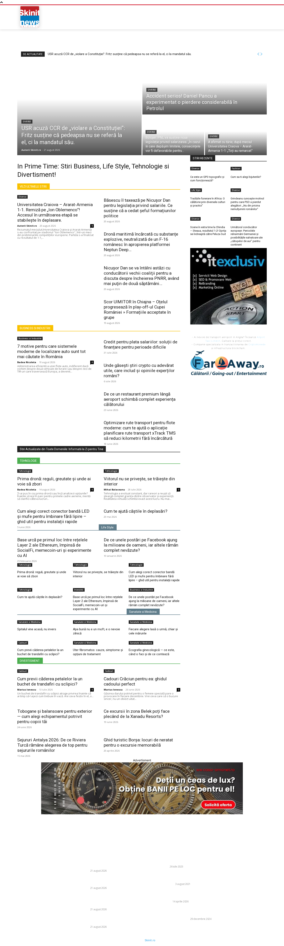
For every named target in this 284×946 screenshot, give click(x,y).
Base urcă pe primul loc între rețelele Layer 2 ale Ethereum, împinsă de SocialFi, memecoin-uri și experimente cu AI (54, 547)
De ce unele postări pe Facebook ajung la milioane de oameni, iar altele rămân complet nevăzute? (141, 545)
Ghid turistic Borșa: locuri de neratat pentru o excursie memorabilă (138, 742)
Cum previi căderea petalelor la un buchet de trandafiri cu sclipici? (40, 652)
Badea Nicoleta (26, 362)
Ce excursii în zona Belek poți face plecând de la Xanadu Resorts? (137, 714)
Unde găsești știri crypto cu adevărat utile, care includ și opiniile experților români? (139, 370)
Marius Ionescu (26, 689)
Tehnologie (25, 470)
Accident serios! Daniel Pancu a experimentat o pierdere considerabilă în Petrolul (113, 881)
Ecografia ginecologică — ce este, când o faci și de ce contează (152, 652)
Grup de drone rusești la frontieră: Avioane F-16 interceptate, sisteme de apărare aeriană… (196, 894)
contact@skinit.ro (14, 884)
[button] (237, 17)
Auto (165, 866)
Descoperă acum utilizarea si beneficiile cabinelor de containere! (191, 877)
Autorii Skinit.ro (27, 225)
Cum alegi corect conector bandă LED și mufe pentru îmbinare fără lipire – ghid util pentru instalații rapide (53, 516)
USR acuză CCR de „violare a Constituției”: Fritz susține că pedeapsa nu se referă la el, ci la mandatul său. (119, 54)
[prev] (258, 54)
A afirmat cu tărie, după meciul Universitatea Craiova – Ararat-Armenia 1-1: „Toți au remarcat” (113, 919)
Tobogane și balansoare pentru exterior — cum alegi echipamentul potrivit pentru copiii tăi (54, 716)
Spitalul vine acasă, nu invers (36, 629)
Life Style (168, 884)
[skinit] (29, 16)
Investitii (78, 589)
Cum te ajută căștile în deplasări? (135, 511)
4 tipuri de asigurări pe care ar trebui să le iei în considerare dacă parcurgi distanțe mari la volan (196, 859)
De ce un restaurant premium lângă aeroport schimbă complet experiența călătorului (139, 399)
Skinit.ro (150, 940)
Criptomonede (256, 344)
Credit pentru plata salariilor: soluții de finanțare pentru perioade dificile (140, 344)
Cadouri (23, 642)
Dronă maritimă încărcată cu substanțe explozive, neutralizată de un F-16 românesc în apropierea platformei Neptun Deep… (141, 242)
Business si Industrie (30, 338)
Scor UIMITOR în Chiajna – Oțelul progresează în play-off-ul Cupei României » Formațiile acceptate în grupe (137, 309)
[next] (261, 54)
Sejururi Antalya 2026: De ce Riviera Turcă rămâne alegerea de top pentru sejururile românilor (52, 745)
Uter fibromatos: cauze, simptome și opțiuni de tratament (98, 652)
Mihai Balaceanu (114, 489)
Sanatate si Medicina (30, 621)
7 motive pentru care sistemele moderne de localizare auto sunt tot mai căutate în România (51, 351)
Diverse (27, 121)
